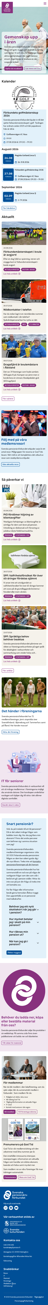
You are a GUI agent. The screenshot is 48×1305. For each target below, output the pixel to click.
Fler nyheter (8, 398)
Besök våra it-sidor (10, 805)
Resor (6, 1273)
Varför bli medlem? (13, 68)
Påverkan (8, 535)
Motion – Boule (28, 269)
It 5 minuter (34, 324)
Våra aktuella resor (10, 464)
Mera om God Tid (26, 1177)
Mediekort (10, 1283)
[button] (45, 3)
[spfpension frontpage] (7, 7)
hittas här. (28, 1256)
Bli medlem (9, 1112)
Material (7, 1278)
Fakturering (8, 1261)
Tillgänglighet (39, 1297)
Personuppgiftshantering (24, 1301)
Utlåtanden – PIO (22, 535)
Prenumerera (10, 1177)
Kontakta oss (12, 1240)
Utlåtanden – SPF (22, 596)
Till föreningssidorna (27, 1112)
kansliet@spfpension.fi (12, 1247)
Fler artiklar (8, 670)
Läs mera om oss (33, 68)
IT (4, 1276)
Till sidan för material (11, 1043)
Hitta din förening (10, 732)
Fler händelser (9, 208)
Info (24, 324)
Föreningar (7, 1281)
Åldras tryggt (15, 953)
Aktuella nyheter (12, 269)
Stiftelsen (8, 1286)
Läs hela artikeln (11, 274)
